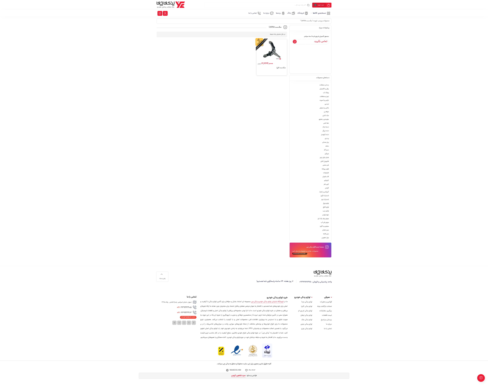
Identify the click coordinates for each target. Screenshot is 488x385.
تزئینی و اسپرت (324, 100)
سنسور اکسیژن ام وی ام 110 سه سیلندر (316, 36)
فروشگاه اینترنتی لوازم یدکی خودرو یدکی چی (267, 301)
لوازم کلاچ (326, 207)
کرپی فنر (326, 184)
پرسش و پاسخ (326, 319)
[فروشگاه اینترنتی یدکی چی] (171, 5)
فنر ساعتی (326, 165)
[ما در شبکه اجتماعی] (159, 13)
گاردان (327, 188)
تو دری (327, 104)
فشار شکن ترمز (324, 157)
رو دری (327, 138)
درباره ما (329, 324)
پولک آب (326, 93)
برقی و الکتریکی (324, 89)
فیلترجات (326, 173)
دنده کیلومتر (325, 135)
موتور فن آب (325, 222)
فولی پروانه (325, 169)
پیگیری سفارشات (325, 311)
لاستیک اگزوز (325, 196)
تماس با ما (328, 328)
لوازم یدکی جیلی (306, 324)
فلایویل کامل (325, 161)
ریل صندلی (325, 142)
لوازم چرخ (326, 203)
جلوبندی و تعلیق (324, 119)
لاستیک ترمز (325, 199)
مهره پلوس (325, 215)
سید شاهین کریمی (238, 375)
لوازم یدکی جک (306, 319)
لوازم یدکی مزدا (306, 302)
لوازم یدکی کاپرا (306, 306)
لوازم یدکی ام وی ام (305, 311)
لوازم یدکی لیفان (306, 315)
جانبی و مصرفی (324, 108)
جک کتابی (326, 116)
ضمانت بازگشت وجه (324, 306)
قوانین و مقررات (326, 302)
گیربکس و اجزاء (324, 192)
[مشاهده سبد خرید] (328, 5)
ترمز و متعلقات (324, 96)
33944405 (184, 307)
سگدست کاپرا (281, 68)
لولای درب (326, 211)
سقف (327, 146)
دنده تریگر (326, 131)
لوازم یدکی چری (306, 328)
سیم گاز (326, 150)
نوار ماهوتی (325, 238)
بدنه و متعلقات (324, 85)
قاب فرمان (326, 177)
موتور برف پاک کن (323, 219)
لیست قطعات (327, 315)
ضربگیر (327, 154)
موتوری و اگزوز (324, 226)
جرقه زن (326, 112)
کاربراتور (326, 180)
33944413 (184, 312)
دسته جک (326, 127)
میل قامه (326, 234)
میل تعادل (325, 230)
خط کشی (326, 123)
